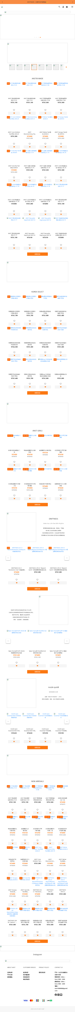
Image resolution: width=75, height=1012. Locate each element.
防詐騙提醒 (26, 975)
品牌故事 (9, 972)
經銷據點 (9, 977)
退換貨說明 (26, 977)
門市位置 (9, 975)
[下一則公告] (73, 2)
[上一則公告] (2, 2)
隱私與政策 (42, 972)
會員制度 (25, 972)
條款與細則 (26, 979)
